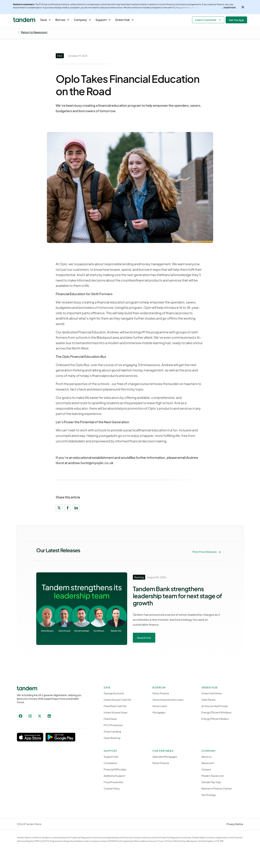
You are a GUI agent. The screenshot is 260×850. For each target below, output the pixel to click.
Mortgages (158, 712)
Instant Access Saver (116, 712)
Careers (206, 769)
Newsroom (207, 763)
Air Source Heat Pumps (214, 706)
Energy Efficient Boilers (215, 718)
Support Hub (111, 756)
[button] (45, 19)
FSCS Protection (113, 725)
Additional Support (114, 775)
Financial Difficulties (115, 769)
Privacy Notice (235, 824)
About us (206, 756)
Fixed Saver (110, 718)
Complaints (110, 763)
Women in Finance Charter (216, 788)
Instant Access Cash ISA (117, 699)
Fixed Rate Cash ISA (115, 706)
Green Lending (112, 731)
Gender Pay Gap (211, 782)
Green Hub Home (211, 693)
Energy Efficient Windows (216, 712)
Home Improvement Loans (167, 699)
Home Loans (159, 706)
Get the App (236, 20)
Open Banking (112, 737)
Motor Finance (160, 693)
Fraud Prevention (113, 782)
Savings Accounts (114, 693)
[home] (24, 20)
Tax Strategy (208, 794)
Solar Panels (208, 699)
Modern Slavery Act (212, 775)
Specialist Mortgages (164, 756)
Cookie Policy (112, 788)
